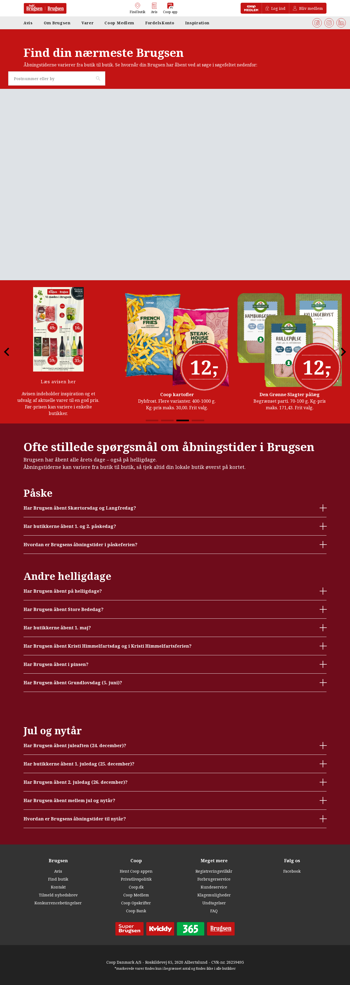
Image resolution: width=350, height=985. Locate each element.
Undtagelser (214, 902)
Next (339, 351)
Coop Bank (136, 910)
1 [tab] (152, 420)
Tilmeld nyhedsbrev (58, 895)
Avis (58, 871)
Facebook (292, 871)
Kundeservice (214, 887)
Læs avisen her (58, 382)
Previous (11, 351)
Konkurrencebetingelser (58, 902)
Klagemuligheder (214, 895)
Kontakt (58, 887)
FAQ (214, 910)
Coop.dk (136, 887)
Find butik (58, 879)
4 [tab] (198, 420)
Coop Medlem (136, 895)
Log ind (278, 8)
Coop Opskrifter (136, 902)
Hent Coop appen (136, 871)
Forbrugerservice (214, 879)
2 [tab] (167, 420)
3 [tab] (182, 420)
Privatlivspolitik (136, 879)
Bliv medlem (311, 8)
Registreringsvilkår (214, 871)
